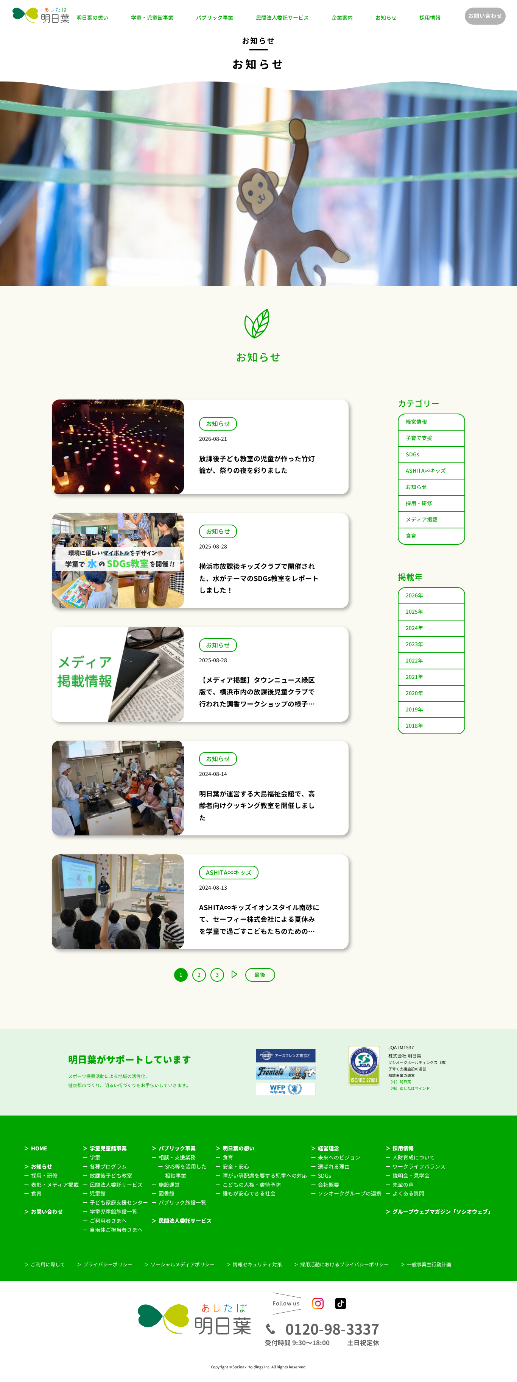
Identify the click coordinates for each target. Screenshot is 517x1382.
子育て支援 (419, 438)
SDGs (412, 454)
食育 (411, 535)
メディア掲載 (422, 519)
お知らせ (386, 17)
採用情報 (430, 17)
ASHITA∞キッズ (426, 470)
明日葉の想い (92, 17)
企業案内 (342, 17)
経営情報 (416, 421)
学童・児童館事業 (152, 17)
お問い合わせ (485, 15)
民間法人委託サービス (282, 17)
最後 (260, 974)
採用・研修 (419, 503)
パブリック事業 (214, 17)
